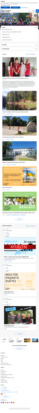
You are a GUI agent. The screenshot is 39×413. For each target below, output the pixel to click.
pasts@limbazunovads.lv (6, 390)
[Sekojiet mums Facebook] (1, 402)
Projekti (8, 139)
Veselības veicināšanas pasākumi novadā (7, 377)
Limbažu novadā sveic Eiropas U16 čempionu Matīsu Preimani (15, 78)
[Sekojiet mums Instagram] (7, 402)
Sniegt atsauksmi (19, 348)
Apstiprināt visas (15, 7)
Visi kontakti (5, 396)
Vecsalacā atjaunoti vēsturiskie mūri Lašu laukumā (12, 137)
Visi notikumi (20, 333)
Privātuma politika (3, 371)
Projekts (8, 164)
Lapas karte (2, 379)
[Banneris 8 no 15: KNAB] (19, 340)
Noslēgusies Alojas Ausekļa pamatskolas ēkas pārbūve (13, 162)
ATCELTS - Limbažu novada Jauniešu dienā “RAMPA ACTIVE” (16, 256)
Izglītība (15, 164)
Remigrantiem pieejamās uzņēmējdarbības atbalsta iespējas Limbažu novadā (18, 212)
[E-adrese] (3, 394)
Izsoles (2, 361)
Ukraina (8, 189)
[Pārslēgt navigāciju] (37, 11)
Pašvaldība (2, 355)
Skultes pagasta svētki (8, 291)
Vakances (2, 358)
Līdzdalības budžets (4, 380)
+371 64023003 (4, 387)
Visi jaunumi (19, 219)
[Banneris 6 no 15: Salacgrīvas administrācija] (3, 340)
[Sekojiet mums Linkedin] (11, 402)
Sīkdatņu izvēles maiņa (4, 382)
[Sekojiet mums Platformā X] (5, 402)
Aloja (11, 164)
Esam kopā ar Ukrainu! (7, 187)
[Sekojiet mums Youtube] (3, 402)
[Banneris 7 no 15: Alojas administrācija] (11, 340)
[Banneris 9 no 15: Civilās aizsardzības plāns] (27, 340)
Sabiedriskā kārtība (4, 376)
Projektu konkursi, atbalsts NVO (6, 364)
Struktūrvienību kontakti (4, 363)
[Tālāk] (37, 340)
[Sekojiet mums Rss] (13, 402)
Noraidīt (5, 7)
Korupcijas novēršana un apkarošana (7, 374)
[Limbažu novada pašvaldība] (6, 11)
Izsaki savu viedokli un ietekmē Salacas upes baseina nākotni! (15, 111)
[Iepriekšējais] (2, 340)
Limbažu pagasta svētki (9, 325)
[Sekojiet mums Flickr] (9, 402)
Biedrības (12, 139)
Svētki (5, 294)
